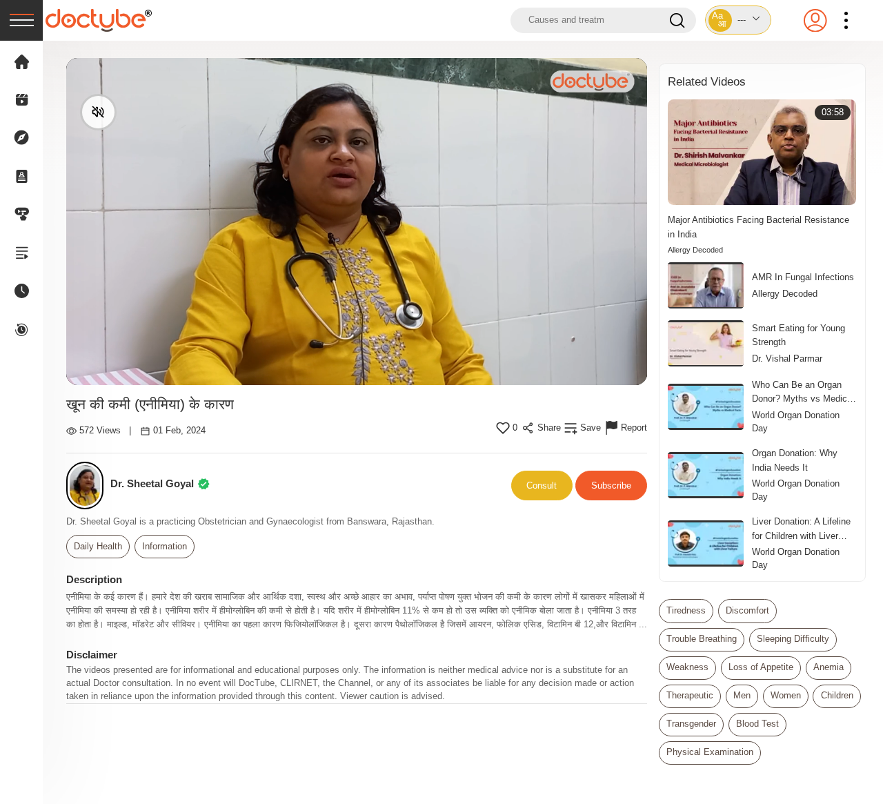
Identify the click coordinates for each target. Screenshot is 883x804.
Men (742, 695)
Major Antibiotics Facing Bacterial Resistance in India (758, 227)
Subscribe (611, 485)
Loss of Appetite (760, 667)
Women (786, 695)
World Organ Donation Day (796, 422)
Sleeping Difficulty (793, 639)
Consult (541, 485)
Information (164, 546)
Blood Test (757, 724)
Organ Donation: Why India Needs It (794, 460)
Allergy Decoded (695, 250)
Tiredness (686, 611)
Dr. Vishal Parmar (787, 359)
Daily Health (98, 546)
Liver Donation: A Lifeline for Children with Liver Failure (801, 529)
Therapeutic (689, 695)
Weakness (687, 667)
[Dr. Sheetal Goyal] (88, 485)
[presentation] (21, 20)
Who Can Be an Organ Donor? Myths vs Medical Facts (803, 393)
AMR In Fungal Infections (803, 277)
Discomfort (747, 611)
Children (837, 695)
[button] (738, 20)
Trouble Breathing (701, 639)
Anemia (828, 667)
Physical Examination (709, 752)
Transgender (691, 724)
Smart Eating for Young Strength (798, 335)
